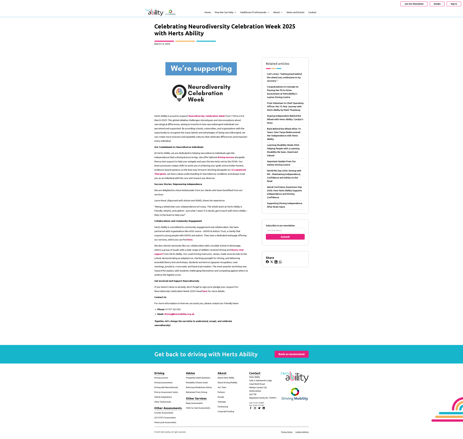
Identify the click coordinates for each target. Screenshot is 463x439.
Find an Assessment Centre (166, 392)
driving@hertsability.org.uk (179, 314)
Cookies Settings (302, 432)
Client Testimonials (162, 402)
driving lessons (226, 157)
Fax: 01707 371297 (256, 405)
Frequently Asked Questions (198, 378)
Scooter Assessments (163, 413)
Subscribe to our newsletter (280, 225)
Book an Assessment (291, 354)
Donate (437, 4)
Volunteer (222, 402)
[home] (160, 12)
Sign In (454, 4)
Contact (312, 12)
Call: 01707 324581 (256, 403)
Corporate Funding (226, 411)
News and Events (295, 12)
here (189, 239)
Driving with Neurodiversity (166, 387)
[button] (225, 12)
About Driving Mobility (227, 382)
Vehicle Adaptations (163, 397)
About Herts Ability (226, 378)
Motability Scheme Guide (197, 382)
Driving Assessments (163, 382)
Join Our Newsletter (414, 4)
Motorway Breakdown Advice (199, 387)
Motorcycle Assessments (165, 422)
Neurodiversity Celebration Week (206, 116)
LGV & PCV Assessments (165, 417)
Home (207, 12)
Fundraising (223, 407)
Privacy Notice (287, 432)
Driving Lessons (161, 378)
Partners (221, 392)
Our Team (222, 387)
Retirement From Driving (196, 392)
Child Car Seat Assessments (198, 408)
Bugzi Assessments (194, 403)
